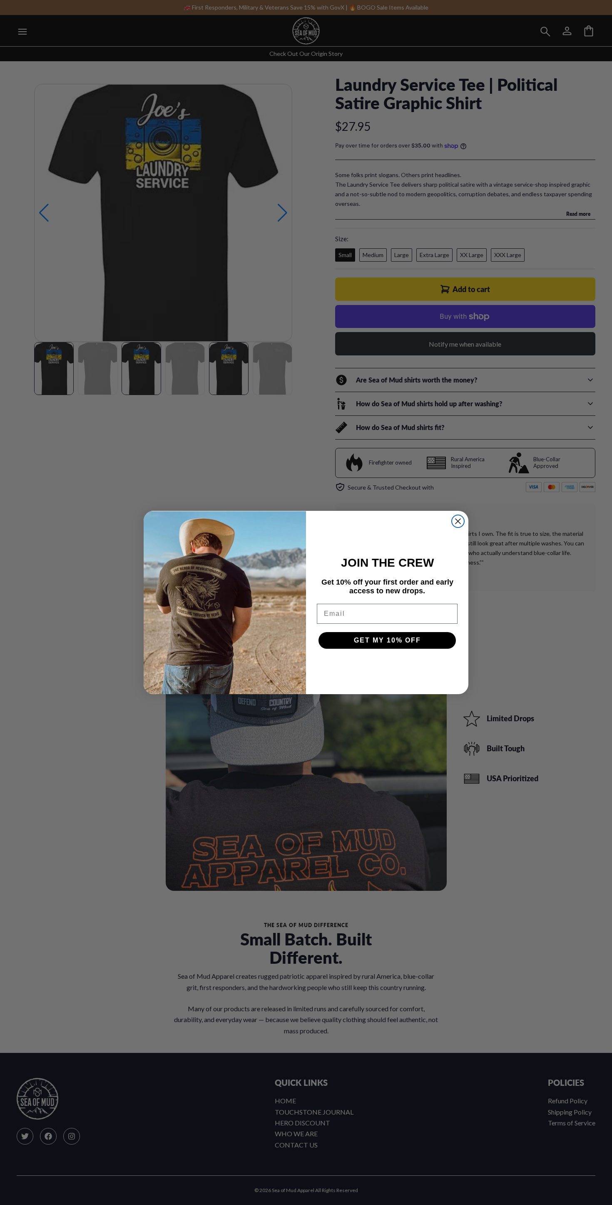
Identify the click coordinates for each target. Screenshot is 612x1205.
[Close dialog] (458, 521)
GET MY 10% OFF (387, 640)
